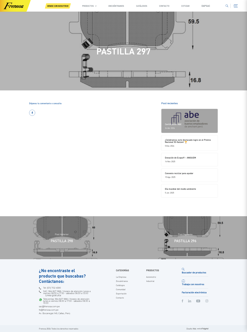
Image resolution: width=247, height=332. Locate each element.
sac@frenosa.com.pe (49, 306)
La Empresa (121, 277)
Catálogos (141, 6)
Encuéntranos (116, 6)
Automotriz (151, 277)
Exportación (121, 293)
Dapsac (206, 6)
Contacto (164, 6)
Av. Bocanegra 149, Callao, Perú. (54, 313)
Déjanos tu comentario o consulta (45, 103)
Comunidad (120, 289)
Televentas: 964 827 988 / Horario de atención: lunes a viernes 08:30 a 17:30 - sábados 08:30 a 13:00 (66, 301)
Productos (88, 6)
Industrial (150, 281)
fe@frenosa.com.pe (48, 310)
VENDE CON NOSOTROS (58, 6)
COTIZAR (185, 6)
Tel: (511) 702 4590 (52, 288)
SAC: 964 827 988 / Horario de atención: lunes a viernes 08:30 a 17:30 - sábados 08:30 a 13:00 (67, 293)
